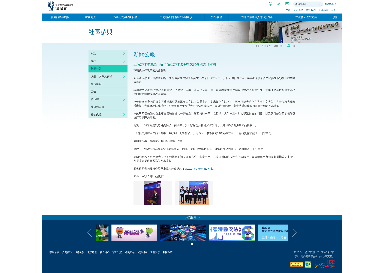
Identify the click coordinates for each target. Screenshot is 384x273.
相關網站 (130, 252)
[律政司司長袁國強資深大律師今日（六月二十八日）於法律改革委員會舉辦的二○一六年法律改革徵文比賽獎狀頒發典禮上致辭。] (153, 193)
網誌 (93, 53)
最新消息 (298, 10)
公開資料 (67, 252)
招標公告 (79, 252)
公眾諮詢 (96, 84)
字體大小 (279, 4)
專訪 (93, 61)
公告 (93, 91)
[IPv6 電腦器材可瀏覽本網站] (308, 265)
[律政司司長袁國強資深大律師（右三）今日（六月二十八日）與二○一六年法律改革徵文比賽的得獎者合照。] (194, 193)
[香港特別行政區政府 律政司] (60, 7)
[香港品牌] (323, 264)
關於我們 (311, 10)
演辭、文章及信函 (101, 76)
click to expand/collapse (123, 53)
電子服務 (92, 252)
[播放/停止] (192, 244)
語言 (270, 4)
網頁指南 (142, 252)
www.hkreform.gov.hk (199, 168)
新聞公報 (96, 68)
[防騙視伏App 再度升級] (167, 240)
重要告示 (155, 252)
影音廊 (95, 99)
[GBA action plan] (265, 240)
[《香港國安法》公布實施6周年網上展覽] (216, 240)
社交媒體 (96, 114)
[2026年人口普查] (119, 240)
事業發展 (54, 252)
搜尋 (320, 4)
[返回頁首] (338, 211)
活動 (333, 10)
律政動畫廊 (97, 107)
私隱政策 (167, 252)
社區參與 (323, 10)
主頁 (288, 10)
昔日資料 (105, 252)
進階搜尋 (329, 3)
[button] (91, 233)
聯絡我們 (287, 4)
